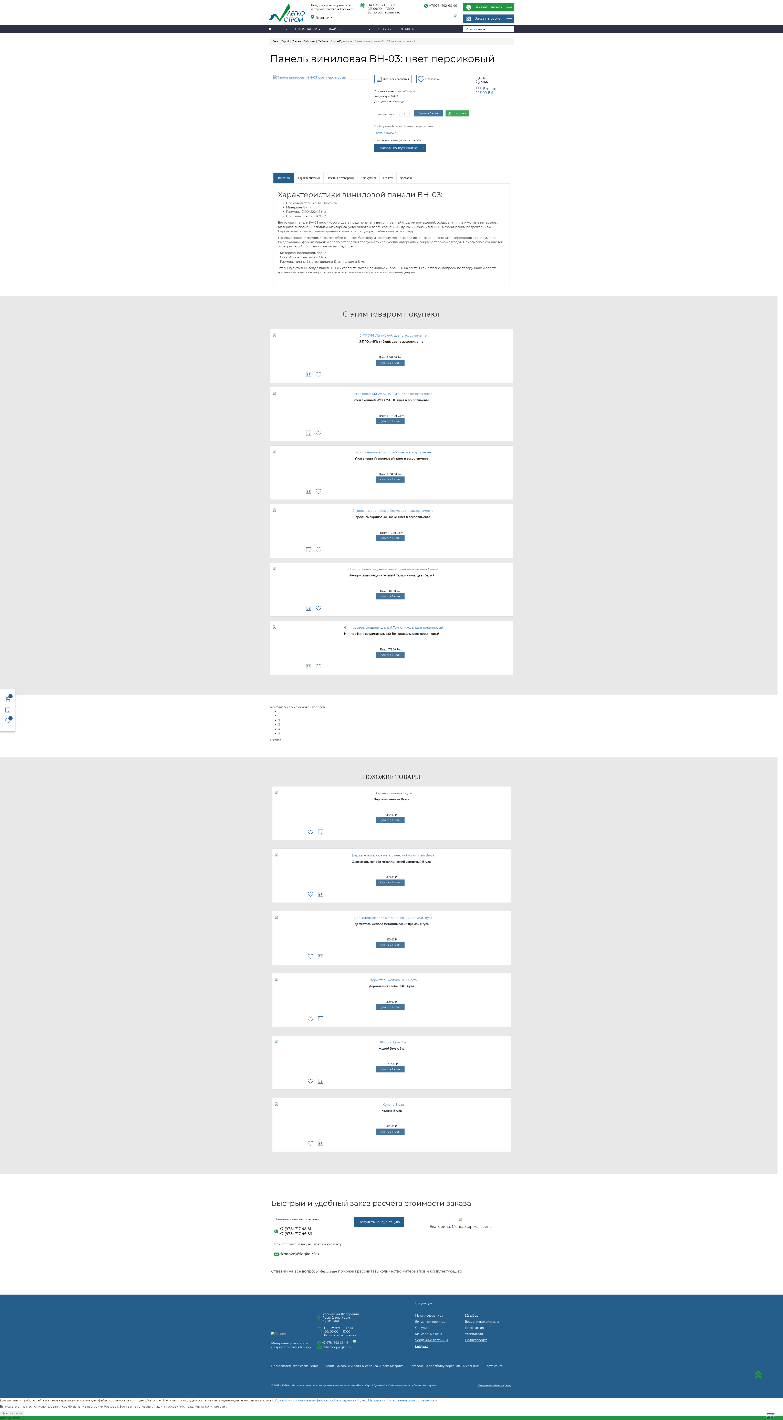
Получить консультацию (379, 1222)
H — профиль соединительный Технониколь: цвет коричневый (391, 634)
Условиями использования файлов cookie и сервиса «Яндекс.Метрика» (329, 1400)
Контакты (406, 29)
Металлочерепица (429, 1315)
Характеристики (308, 178)
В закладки (432, 79)
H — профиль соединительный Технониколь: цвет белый (391, 575)
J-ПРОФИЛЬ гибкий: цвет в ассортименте (391, 341)
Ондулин (422, 1328)
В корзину (460, 113)
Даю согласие (12, 1413)
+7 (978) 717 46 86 (295, 1234)
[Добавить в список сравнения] (308, 374)
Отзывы (385, 29)
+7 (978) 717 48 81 (295, 1229)
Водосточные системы (482, 1322)
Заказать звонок (488, 7)
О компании (306, 29)
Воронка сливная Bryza (391, 799)
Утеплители (474, 1334)
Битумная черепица (430, 1322)
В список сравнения (396, 79)
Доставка (406, 178)
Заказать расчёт (488, 18)
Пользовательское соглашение (295, 1366)
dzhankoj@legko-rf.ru (299, 1254)
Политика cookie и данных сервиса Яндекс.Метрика (364, 1366)
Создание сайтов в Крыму (494, 1385)
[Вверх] (758, 1375)
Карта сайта (494, 1366)
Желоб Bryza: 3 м (392, 1048)
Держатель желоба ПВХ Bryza (391, 986)
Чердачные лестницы (431, 1340)
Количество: (385, 114)
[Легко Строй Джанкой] (287, 13)
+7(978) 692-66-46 (443, 6)
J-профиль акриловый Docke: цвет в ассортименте (391, 517)
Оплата (388, 178)
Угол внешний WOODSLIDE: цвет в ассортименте (391, 400)
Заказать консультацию (397, 148)
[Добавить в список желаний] (318, 374)
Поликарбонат (476, 1340)
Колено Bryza (392, 1110)
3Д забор (471, 1315)
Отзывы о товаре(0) (340, 178)
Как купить (368, 178)
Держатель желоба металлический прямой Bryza (392, 924)
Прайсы (334, 29)
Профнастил (474, 1328)
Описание (283, 178)
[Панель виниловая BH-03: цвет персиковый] (320, 77)
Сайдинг (421, 1346)
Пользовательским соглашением (411, 1400)
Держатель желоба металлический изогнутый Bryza (391, 861)
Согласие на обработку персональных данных (444, 1366)
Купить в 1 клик (428, 113)
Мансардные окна (428, 1334)
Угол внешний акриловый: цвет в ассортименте (391, 458)
